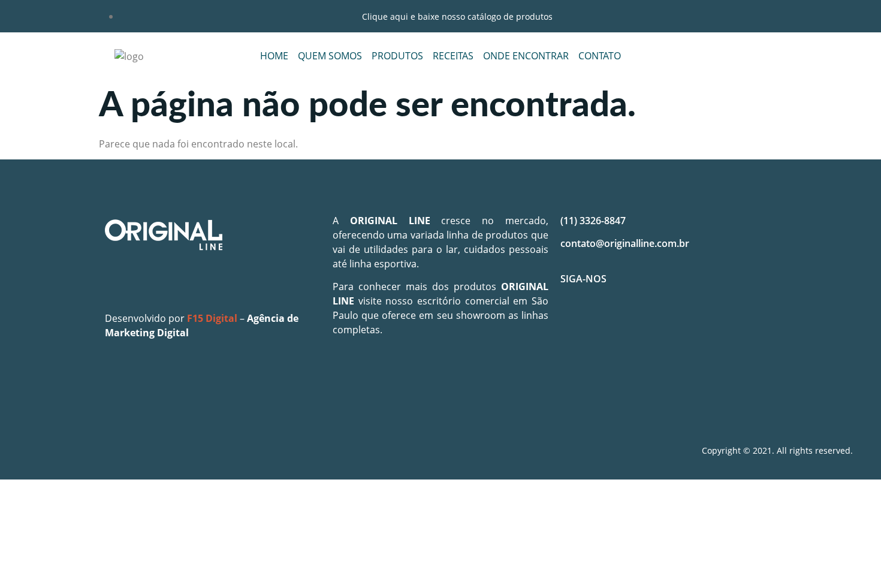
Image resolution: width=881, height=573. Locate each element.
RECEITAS (453, 55)
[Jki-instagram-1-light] (611, 321)
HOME (274, 55)
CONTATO (599, 55)
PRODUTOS (397, 55)
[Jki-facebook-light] (575, 321)
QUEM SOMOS (330, 55)
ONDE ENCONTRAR (526, 55)
